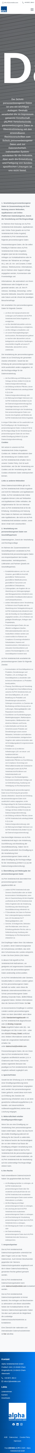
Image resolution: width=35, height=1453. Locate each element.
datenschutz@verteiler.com (16, 1046)
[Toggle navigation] (32, 9)
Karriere (4, 1395)
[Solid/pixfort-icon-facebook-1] (14, 1424)
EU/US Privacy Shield (13, 1034)
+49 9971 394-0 (29, 2)
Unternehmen (6, 1392)
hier (29, 1003)
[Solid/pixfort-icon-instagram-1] (21, 1424)
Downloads (5, 1398)
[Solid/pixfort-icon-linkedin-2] (17, 1424)
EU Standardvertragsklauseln (14, 1018)
